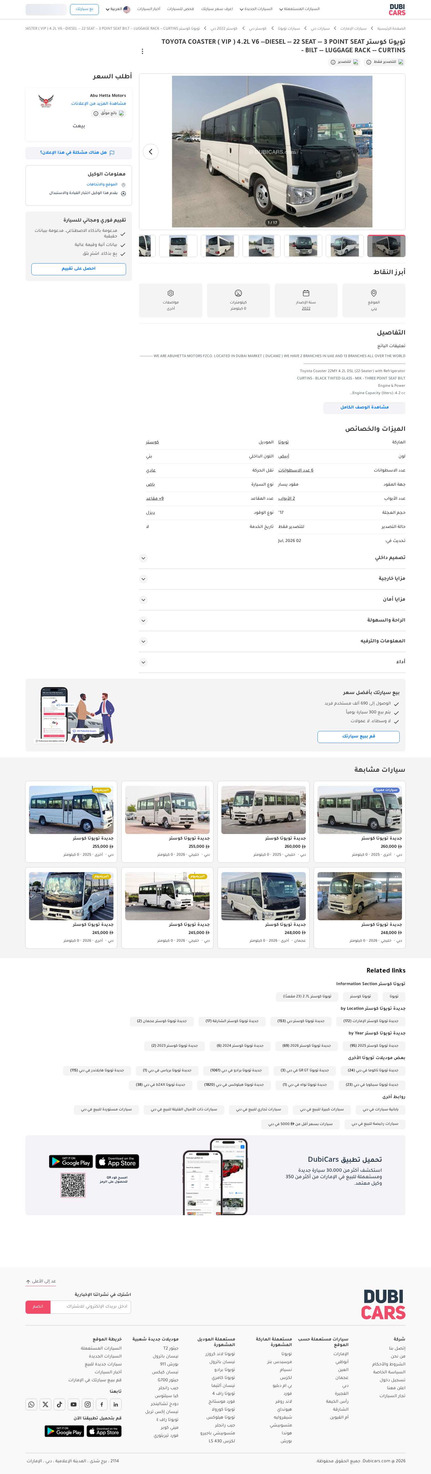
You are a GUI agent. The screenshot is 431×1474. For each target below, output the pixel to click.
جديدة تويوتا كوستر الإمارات (375, 1021)
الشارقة (341, 1410)
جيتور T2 (171, 1349)
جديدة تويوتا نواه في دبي (307, 1085)
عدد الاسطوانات (295, 471)
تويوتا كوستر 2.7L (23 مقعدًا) (307, 997)
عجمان (342, 1378)
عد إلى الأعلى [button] (44, 1281)
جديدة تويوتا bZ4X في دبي (164, 1085)
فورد (288, 1394)
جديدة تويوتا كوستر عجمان (165, 1021)
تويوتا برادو (224, 1370)
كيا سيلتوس (167, 1396)
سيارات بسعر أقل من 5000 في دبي (300, 1124)
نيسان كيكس (165, 1372)
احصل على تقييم (79, 269)
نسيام (286, 1370)
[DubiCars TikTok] (59, 1404)
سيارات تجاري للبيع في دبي (258, 1110)
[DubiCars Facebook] (102, 1404)
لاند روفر (284, 1402)
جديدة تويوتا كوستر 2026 (310, 1046)
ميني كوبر (170, 1428)
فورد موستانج (221, 1402)
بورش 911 (169, 1364)
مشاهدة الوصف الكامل (364, 408)
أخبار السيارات (108, 1372)
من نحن (398, 1357)
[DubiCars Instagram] (88, 1404)
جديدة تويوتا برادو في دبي (241, 1071)
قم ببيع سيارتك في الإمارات (95, 1380)
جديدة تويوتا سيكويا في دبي (376, 1085)
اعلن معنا (396, 1388)
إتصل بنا (397, 1349)
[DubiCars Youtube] (74, 1404)
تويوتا (394, 997)
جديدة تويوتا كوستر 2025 (378, 1046)
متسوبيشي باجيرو (217, 1433)
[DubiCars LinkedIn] (116, 1404)
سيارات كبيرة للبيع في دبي (322, 1110)
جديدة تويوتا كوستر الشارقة (236, 1021)
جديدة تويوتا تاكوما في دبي (377, 1071)
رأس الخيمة (337, 1402)
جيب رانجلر (225, 1426)
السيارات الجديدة (105, 1357)
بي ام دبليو (282, 1386)
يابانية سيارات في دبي (380, 1110)
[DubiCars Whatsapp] (31, 1404)
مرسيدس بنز (279, 1362)
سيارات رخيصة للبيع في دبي (375, 1124)
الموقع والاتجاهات (102, 185)
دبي (345, 1386)
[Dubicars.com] (383, 1304)
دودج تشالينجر (165, 1404)
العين (343, 1370)
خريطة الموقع (107, 1340)
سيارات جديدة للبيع (103, 1364)
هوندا (287, 1433)
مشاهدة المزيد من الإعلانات (98, 104)
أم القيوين (339, 1418)
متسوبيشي (281, 1426)
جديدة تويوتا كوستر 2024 (243, 1046)
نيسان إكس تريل (162, 1412)
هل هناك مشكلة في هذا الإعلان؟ (73, 153)
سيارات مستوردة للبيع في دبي (106, 1110)
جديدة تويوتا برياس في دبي (169, 1071)
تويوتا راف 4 (223, 1394)
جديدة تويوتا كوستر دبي (306, 1021)
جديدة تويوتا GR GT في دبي (307, 1071)
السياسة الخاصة (389, 1372)
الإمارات (341, 1354)
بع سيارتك (84, 9)
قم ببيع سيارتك (358, 737)
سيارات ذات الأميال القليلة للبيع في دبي (184, 1110)
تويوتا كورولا (223, 1410)
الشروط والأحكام (388, 1364)
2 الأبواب (286, 499)
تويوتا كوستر (360, 997)
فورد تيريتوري (166, 1436)
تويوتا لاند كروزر (220, 1354)
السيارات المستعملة (101, 1349)
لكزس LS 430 (222, 1441)
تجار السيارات (392, 1396)
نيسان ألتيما (223, 1386)
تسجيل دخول (46, 9)
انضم (38, 1307)
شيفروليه (283, 1418)
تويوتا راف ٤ (168, 1420)
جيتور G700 (168, 1380)
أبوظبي (342, 1362)
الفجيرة (342, 1394)
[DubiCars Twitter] (45, 1404)
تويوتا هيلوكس (220, 1418)
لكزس (286, 1378)
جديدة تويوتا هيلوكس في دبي (240, 1085)
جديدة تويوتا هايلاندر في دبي (101, 1071)
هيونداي (284, 1410)
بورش (286, 1441)
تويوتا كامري (223, 1378)
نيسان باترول (222, 1362)
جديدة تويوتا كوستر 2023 (177, 1046)
